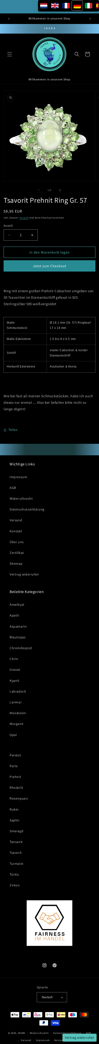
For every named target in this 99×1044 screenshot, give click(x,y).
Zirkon (15, 885)
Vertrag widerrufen (24, 574)
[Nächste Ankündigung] (90, 18)
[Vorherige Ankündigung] (9, 18)
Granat (15, 669)
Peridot (15, 755)
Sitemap (16, 563)
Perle (14, 766)
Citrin (14, 659)
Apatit (14, 615)
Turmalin (17, 863)
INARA (21, 1032)
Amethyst (17, 604)
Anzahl (8, 226)
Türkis (14, 874)
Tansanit (16, 842)
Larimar (16, 702)
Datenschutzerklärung (27, 509)
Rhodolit (16, 787)
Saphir (15, 820)
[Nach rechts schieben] (60, 190)
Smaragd (16, 831)
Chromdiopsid (21, 648)
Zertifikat (17, 553)
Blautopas (17, 637)
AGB (13, 488)
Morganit (17, 724)
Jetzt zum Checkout (49, 266)
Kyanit (14, 680)
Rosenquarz (19, 798)
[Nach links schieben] (39, 190)
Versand (24, 217)
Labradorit (18, 691)
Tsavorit (16, 852)
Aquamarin (18, 626)
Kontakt (16, 531)
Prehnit (15, 777)
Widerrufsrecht (21, 498)
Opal (13, 735)
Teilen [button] (13, 429)
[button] (9, 54)
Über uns (17, 542)
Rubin (14, 809)
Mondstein (18, 713)
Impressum (18, 477)
